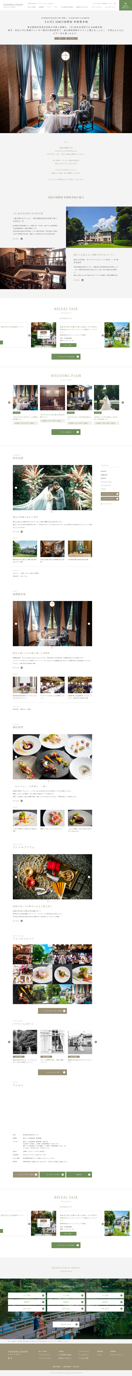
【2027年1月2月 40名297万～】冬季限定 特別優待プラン (25, 418)
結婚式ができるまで (82, 7)
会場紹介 (41, 7)
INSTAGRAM (107, 504)
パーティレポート (96, 7)
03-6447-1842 (70, 1332)
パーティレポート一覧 (52, 1072)
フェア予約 (27, 1295)
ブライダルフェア (107, 494)
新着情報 (104, 3)
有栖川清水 (76, 1366)
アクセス (103, 489)
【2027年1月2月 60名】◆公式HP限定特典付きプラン (52, 416)
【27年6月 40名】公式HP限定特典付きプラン (79, 418)
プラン (56, 7)
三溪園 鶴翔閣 (67, 1366)
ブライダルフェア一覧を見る (66, 356)
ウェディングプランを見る (26, 1174)
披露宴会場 (104, 475)
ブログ (110, 3)
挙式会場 (103, 471)
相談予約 (79, 1174)
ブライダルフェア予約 (52, 1174)
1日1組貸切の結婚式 (67, 7)
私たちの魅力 (32, 7)
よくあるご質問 (96, 3)
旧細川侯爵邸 (56, 1366)
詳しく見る (68, 345)
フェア (49, 7)
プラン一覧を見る (66, 432)
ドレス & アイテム (106, 482)
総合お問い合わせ (66, 1324)
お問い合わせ (27, 1308)
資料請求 (27, 1302)
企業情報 (113, 1351)
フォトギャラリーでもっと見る (52, 1011)
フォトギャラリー (110, 7)
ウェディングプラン (108, 498)
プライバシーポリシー (117, 1355)
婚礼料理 (103, 478)
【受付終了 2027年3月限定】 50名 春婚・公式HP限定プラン (105, 418)
